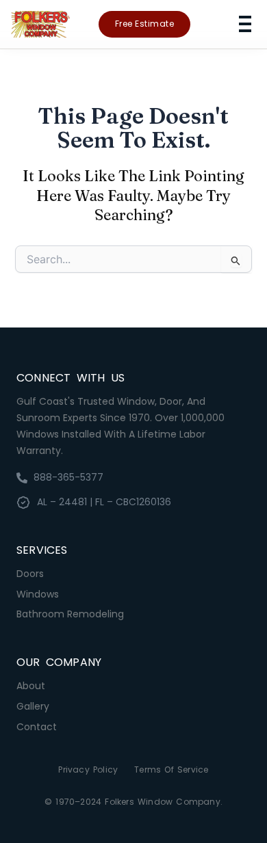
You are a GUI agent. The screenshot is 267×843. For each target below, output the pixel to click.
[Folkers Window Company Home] (40, 24)
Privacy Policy (88, 769)
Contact (36, 727)
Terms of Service (171, 769)
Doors (30, 573)
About (30, 686)
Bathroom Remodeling (70, 614)
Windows (37, 594)
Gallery (32, 706)
